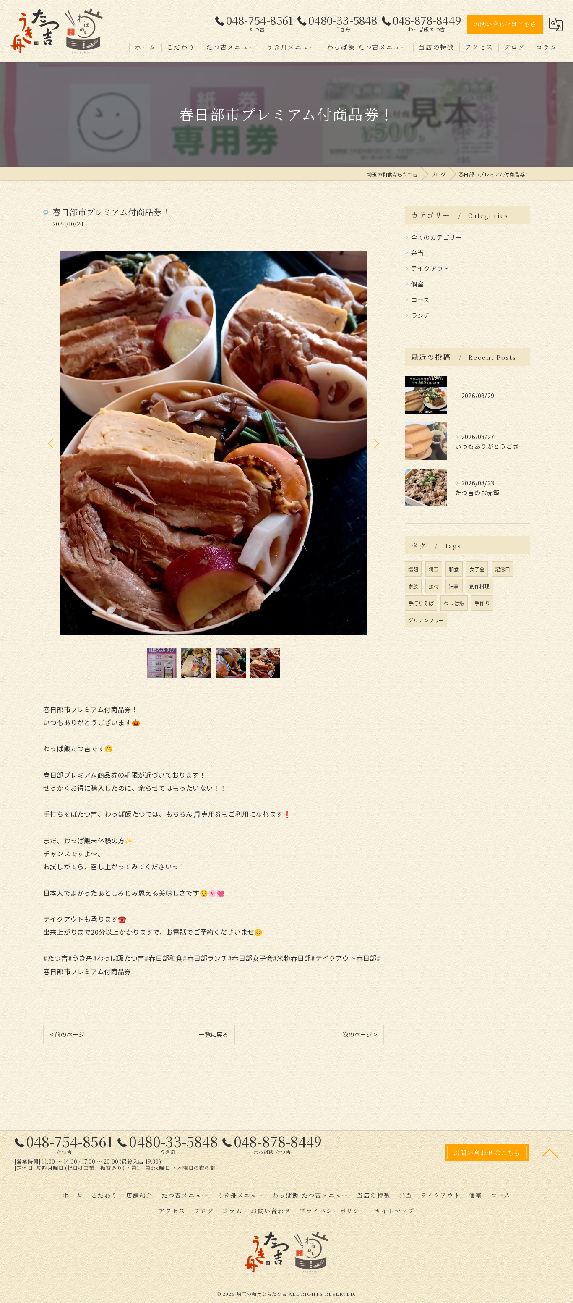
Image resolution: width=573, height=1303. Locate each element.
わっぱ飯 (454, 602)
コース (420, 299)
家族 (413, 586)
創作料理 (479, 586)
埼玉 (434, 568)
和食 (454, 568)
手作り (482, 602)
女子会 (477, 568)
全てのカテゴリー (436, 237)
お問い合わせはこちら (505, 24)
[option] (213, 443)
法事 (454, 586)
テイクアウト (430, 268)
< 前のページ (67, 1034)
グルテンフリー (426, 620)
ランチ (420, 315)
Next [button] (375, 443)
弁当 (417, 252)
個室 (417, 283)
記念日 (502, 568)
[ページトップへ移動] (550, 1152)
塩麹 (413, 568)
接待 (434, 586)
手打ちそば (421, 602)
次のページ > (360, 1034)
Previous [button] (51, 443)
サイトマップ (394, 1210)
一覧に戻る (213, 1034)
